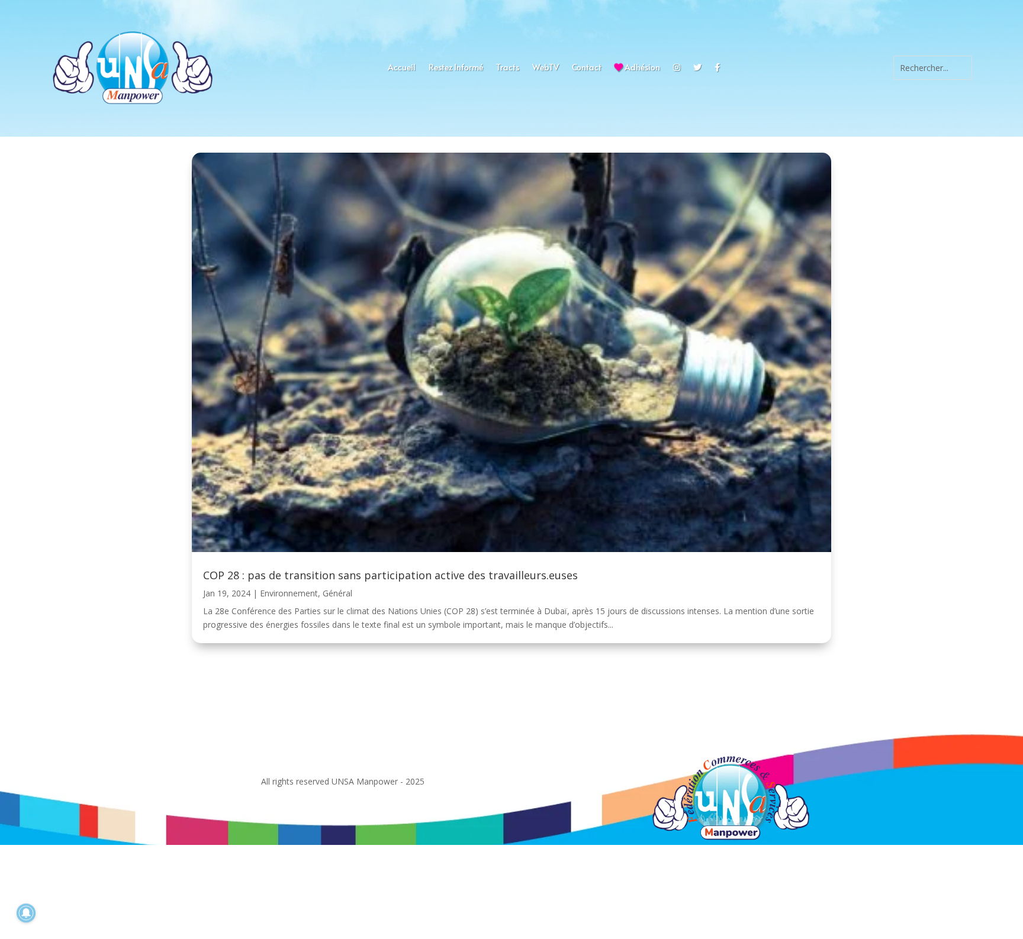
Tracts (507, 68)
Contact (586, 68)
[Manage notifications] (26, 912)
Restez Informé (456, 68)
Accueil (402, 68)
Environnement (289, 593)
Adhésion (641, 68)
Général (337, 593)
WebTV (545, 68)
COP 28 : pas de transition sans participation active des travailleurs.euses (390, 575)
